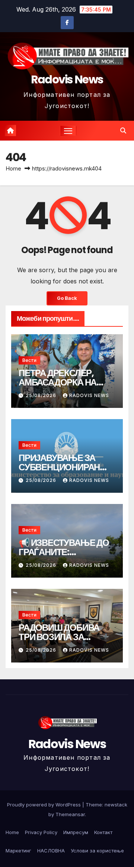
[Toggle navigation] (68, 131)
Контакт (103, 832)
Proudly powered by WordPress (44, 805)
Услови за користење (97, 851)
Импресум (75, 832)
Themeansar (70, 814)
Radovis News (67, 79)
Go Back (67, 298)
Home (13, 168)
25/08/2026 (42, 395)
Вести (29, 360)
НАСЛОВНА (51, 851)
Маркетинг (18, 851)
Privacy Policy (41, 832)
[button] (123, 130)
